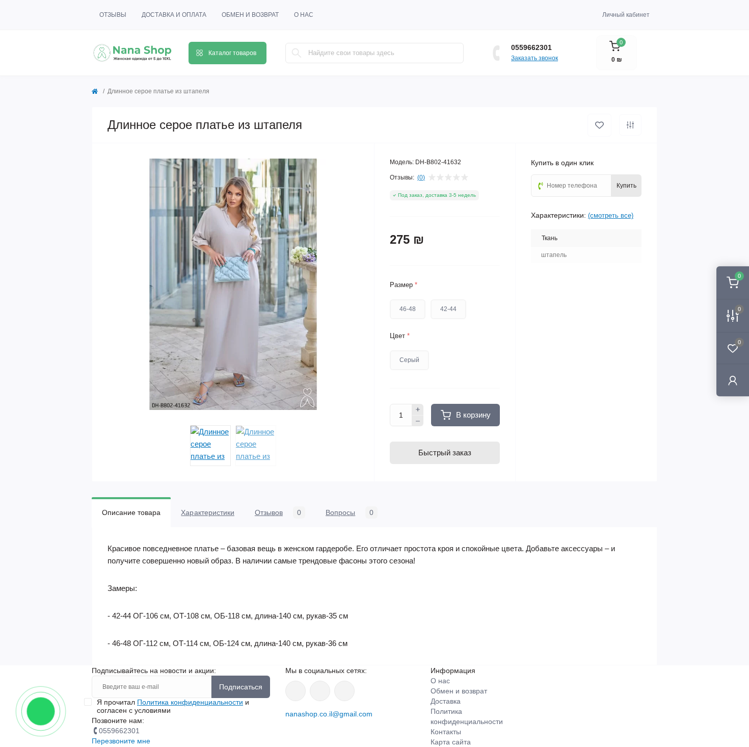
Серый (409, 360)
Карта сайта (451, 742)
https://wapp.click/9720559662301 (344, 691)
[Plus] (417, 409)
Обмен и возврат (250, 14)
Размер (403, 285)
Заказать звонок (534, 58)
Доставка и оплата (174, 14)
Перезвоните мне (121, 741)
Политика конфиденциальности (190, 702)
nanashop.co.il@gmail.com (328, 714)
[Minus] (417, 421)
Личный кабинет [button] (626, 14)
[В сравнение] (630, 125)
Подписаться (240, 687)
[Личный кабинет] (732, 380)
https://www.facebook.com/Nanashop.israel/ (295, 691)
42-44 (448, 309)
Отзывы (112, 14)
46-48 (407, 309)
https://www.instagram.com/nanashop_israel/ (320, 691)
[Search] (296, 53)
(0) (421, 177)
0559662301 (531, 47)
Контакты (446, 732)
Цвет (400, 336)
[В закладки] (599, 125)
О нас (303, 14)
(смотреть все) (610, 215)
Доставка (446, 701)
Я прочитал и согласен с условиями (173, 706)
